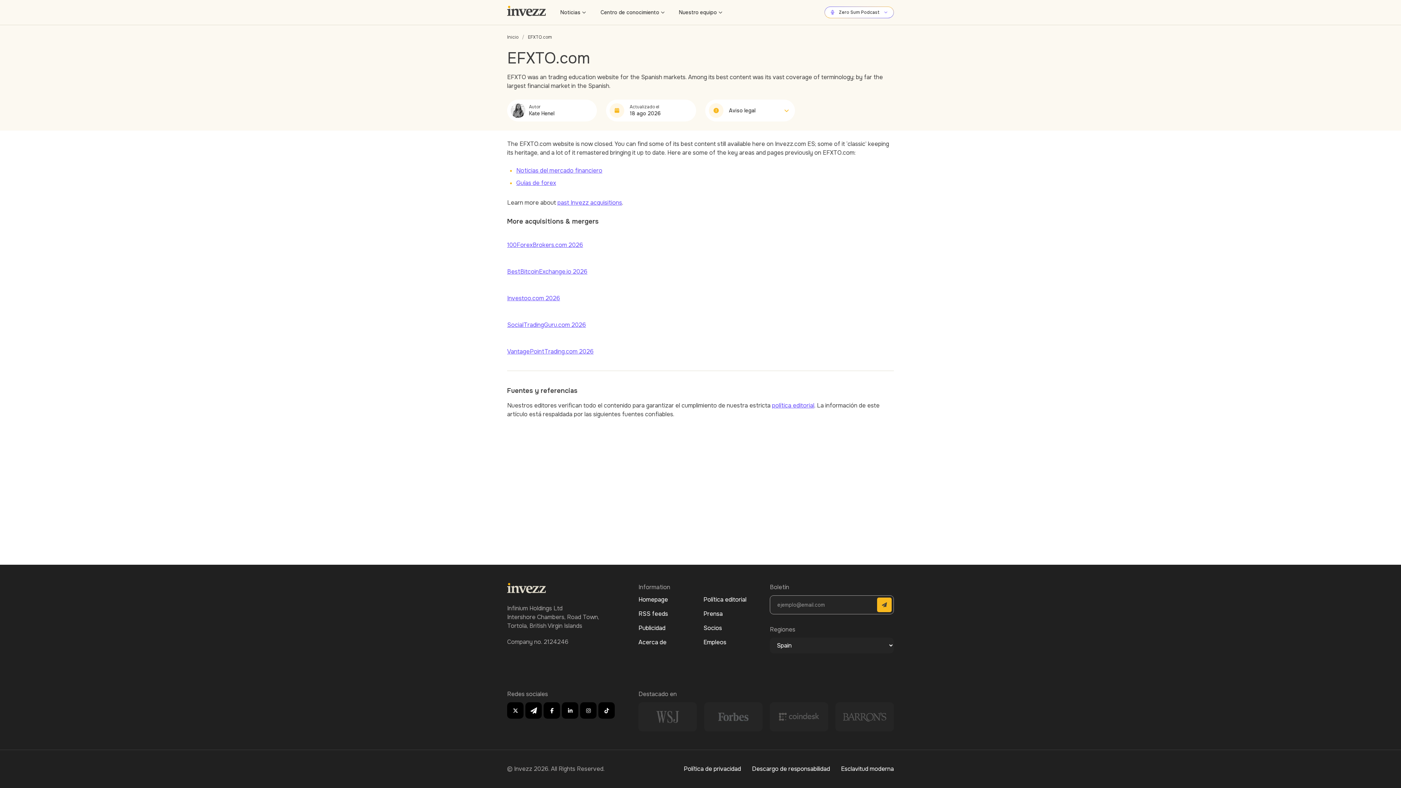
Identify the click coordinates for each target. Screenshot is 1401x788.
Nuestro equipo (698, 12)
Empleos (714, 642)
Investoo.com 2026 (533, 298)
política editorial (793, 405)
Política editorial (724, 599)
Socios (712, 628)
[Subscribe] (884, 605)
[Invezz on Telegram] (533, 710)
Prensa (713, 614)
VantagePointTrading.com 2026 (550, 351)
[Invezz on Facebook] (552, 710)
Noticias (570, 12)
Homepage (653, 599)
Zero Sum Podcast (859, 12)
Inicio (512, 37)
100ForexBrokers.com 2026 (545, 245)
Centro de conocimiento (630, 12)
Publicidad (651, 628)
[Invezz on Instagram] (588, 710)
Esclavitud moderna (867, 769)
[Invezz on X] (515, 710)
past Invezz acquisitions (589, 202)
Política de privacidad (712, 769)
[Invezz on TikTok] (606, 710)
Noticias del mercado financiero (559, 170)
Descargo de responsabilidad (791, 769)
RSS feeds (653, 614)
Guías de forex (536, 183)
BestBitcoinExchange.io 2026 (547, 271)
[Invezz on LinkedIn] (570, 710)
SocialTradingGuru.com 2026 (546, 325)
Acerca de (652, 642)
